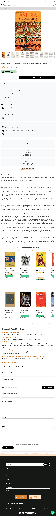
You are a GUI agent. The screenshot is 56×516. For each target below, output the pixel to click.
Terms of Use (30, 444)
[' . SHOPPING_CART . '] (52, 1)
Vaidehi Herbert (41, 312)
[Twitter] (14, 503)
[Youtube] (22, 503)
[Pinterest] (16, 503)
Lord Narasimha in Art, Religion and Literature (25, 310)
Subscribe (46, 464)
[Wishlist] (49, 1)
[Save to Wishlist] (49, 63)
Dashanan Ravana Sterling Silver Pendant (25, 270)
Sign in (46, 1)
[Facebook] (12, 503)
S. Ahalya (24, 312)
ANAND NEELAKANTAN (16, 90)
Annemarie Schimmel (8, 313)
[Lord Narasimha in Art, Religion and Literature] (25, 306)
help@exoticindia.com (28, 360)
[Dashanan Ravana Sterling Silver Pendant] (25, 266)
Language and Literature (11, 8)
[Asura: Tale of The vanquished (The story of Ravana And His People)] (3, 55)
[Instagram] (18, 503)
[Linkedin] (20, 503)
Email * (4, 426)
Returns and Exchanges (12, 130)
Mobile (4, 436)
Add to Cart (37, 77)
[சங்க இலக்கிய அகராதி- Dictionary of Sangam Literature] (41, 306)
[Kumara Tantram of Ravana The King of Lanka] (41, 266)
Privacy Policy (38, 444)
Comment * (5, 405)
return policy (7, 347)
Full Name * (5, 417)
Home (2, 8)
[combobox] (27, 5)
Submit (8, 447)
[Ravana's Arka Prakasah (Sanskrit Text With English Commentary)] (10, 266)
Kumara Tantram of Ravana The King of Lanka (40, 270)
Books (5, 8)
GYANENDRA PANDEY (8, 273)
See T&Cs (31, 146)
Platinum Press (16, 87)
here (40, 364)
